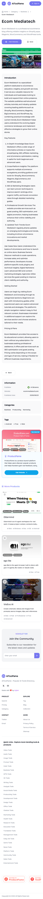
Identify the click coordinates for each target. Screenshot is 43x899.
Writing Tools (8, 782)
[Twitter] (3, 686)
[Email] (8, 686)
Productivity (16, 410)
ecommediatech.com (31, 391)
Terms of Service (29, 727)
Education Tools (9, 827)
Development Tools (10, 798)
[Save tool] (5, 494)
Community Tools (10, 855)
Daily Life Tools (9, 839)
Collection (26, 709)
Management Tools (10, 835)
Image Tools (8, 758)
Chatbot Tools (8, 810)
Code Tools (7, 766)
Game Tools (8, 843)
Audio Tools (8, 754)
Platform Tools (9, 851)
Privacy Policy (28, 723)
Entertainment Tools (11, 863)
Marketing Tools (9, 815)
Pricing (4, 705)
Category (5, 709)
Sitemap (26, 731)
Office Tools (8, 806)
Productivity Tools (10, 794)
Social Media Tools (10, 790)
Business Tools (9, 770)
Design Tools (8, 802)
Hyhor (16, 690)
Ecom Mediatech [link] (8, 14)
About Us (26, 719)
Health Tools (8, 819)
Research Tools (9, 823)
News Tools (8, 847)
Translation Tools (10, 831)
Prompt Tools (8, 762)
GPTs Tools (7, 774)
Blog (24, 705)
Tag (24, 701)
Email (4, 723)
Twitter (4, 719)
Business (24, 12)
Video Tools (8, 750)
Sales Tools (7, 859)
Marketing (26, 410)
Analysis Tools (8, 786)
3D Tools (7, 778)
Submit (4, 701)
